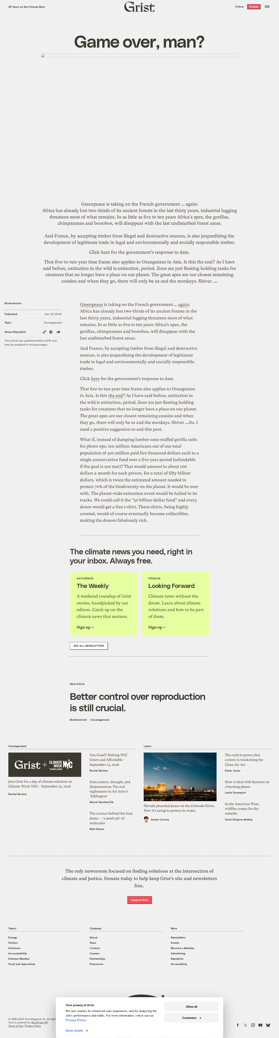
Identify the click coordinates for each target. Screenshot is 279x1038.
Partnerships (97, 958)
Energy (12, 937)
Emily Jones (232, 770)
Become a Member (182, 948)
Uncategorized (52, 322)
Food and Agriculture (21, 964)
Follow (239, 6)
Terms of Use (15, 1025)
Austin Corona (160, 819)
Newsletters (178, 937)
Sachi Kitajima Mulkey (239, 819)
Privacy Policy (33, 1025)
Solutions (14, 948)
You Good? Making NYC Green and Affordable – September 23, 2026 (108, 759)
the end (205, 262)
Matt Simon (97, 829)
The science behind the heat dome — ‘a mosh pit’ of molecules (111, 818)
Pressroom (96, 964)
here (105, 252)
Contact (95, 948)
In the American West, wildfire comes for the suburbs (242, 808)
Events (175, 942)
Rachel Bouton (17, 794)
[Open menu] (267, 7)
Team (93, 942)
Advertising (178, 953)
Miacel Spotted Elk (102, 802)
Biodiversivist (13, 303)
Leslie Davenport (235, 792)
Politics (13, 942)
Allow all (191, 1006)
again (191, 204)
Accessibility (179, 964)
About (93, 937)
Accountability (17, 953)
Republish (177, 958)
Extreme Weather (19, 958)
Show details (74, 1030)
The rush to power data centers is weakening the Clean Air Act (244, 759)
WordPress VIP (39, 1022)
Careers (94, 953)
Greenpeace (93, 204)
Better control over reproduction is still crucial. (137, 701)
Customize (189, 1017)
